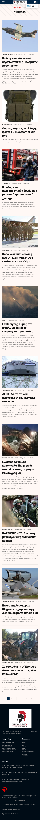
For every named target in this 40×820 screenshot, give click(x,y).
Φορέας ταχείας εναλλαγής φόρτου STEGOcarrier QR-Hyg (19, 132)
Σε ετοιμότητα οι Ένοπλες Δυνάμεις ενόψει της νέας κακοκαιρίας (19, 670)
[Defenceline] (20, 2)
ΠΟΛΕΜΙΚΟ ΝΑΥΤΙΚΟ (7, 390)
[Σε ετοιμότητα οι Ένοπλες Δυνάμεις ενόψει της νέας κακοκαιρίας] (20, 645)
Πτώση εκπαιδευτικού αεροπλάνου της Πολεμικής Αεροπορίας (20, 62)
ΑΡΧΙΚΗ (4, 124)
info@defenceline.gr (13, 809)
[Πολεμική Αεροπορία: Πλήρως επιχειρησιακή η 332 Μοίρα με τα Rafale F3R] (20, 584)
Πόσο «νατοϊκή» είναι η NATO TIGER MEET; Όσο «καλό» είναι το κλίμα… (17, 257)
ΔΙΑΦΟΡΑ (9, 124)
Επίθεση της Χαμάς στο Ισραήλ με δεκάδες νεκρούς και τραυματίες (17, 327)
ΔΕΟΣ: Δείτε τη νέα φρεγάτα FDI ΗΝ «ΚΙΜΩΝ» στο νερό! (18, 397)
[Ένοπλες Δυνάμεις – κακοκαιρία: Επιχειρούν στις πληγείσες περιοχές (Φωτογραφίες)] (20, 440)
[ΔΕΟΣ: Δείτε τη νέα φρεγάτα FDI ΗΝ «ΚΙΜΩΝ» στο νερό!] (20, 372)
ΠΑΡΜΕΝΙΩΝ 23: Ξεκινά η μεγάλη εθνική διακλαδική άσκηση (19, 537)
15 (26, 698)
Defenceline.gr (18, 731)
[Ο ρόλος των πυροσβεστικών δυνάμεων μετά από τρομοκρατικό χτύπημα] (20, 165)
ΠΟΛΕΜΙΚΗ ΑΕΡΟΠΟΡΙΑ (8, 54)
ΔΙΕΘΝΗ (4, 320)
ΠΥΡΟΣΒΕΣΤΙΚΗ (6, 183)
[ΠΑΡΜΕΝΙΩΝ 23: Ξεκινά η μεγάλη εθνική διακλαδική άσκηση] (20, 511)
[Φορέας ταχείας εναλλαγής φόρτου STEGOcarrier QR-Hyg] (20, 106)
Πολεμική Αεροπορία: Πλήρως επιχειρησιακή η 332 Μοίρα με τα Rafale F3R (20, 609)
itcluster (18, 733)
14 (22, 698)
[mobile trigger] (4, 2)
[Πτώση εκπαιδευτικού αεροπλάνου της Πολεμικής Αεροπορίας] (20, 36)
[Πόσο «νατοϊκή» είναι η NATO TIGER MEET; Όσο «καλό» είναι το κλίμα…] (20, 232)
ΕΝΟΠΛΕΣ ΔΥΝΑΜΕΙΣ (7, 458)
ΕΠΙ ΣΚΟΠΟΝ (5, 250)
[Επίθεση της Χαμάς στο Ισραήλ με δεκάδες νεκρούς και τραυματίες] (20, 302)
